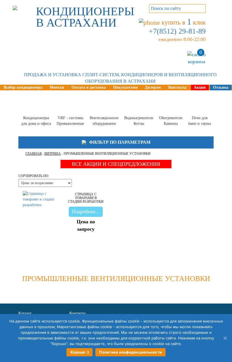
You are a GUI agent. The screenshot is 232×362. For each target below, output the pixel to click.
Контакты (177, 87)
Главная (33, 154)
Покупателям (125, 87)
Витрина (52, 154)
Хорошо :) (79, 352)
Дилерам (153, 87)
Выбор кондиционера (23, 87)
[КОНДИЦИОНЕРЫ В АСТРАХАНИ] (15, 5)
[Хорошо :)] (225, 338)
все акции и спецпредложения (116, 164)
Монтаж (57, 87)
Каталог (25, 313)
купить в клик (183, 22)
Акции (200, 87)
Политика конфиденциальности (130, 352)
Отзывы (220, 87)
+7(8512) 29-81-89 (177, 31)
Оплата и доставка (89, 87)
